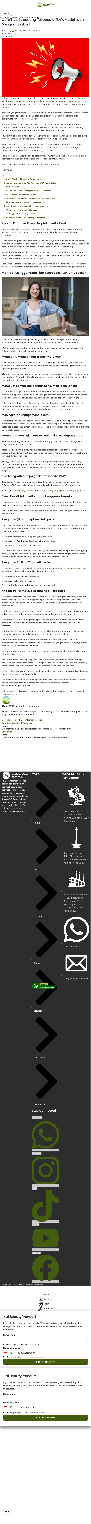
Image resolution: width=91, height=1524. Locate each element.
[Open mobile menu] (3, 4)
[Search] (86, 4)
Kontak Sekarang (45, 1362)
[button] (7, 1511)
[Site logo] (45, 4)
